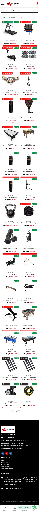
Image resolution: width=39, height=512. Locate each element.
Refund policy (5, 464)
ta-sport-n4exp (15, 10)
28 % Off (34, 152)
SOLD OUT (9, 370)
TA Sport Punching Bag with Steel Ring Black (15, 118)
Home (3, 10)
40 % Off (16, 307)
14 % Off (16, 152)
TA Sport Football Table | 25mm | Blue (13, 351)
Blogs (2, 460)
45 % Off (16, 281)
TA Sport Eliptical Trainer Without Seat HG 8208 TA (17, 66)
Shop (8, 10)
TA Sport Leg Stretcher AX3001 (11, 274)
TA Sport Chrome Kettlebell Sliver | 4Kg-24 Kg (15, 92)
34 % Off (16, 22)
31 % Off (34, 255)
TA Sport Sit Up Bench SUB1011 (12, 300)
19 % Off (34, 281)
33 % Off (34, 127)
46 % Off (16, 358)
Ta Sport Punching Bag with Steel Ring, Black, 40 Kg (17, 197)
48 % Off (34, 73)
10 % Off (34, 332)
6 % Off (17, 255)
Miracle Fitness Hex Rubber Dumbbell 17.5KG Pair (17, 248)
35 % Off (16, 229)
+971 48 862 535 (7, 437)
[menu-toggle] (2, 4)
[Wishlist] (12, 34)
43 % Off (34, 47)
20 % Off (34, 384)
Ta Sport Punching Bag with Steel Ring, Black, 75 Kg (17, 171)
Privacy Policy (5, 462)
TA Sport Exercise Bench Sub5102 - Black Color (16, 325)
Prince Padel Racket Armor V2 (29, 118)
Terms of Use (5, 466)
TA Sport (10, 39)
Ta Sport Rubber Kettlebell (11, 223)
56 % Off (34, 22)
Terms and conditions (7, 468)
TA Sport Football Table (28, 325)
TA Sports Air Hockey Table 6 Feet (12, 146)
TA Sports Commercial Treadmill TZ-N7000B (15, 40)
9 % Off (35, 307)
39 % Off (34, 358)
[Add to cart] (9, 85)
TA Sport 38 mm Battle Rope (29, 223)
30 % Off (16, 127)
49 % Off (16, 47)
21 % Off (34, 99)
